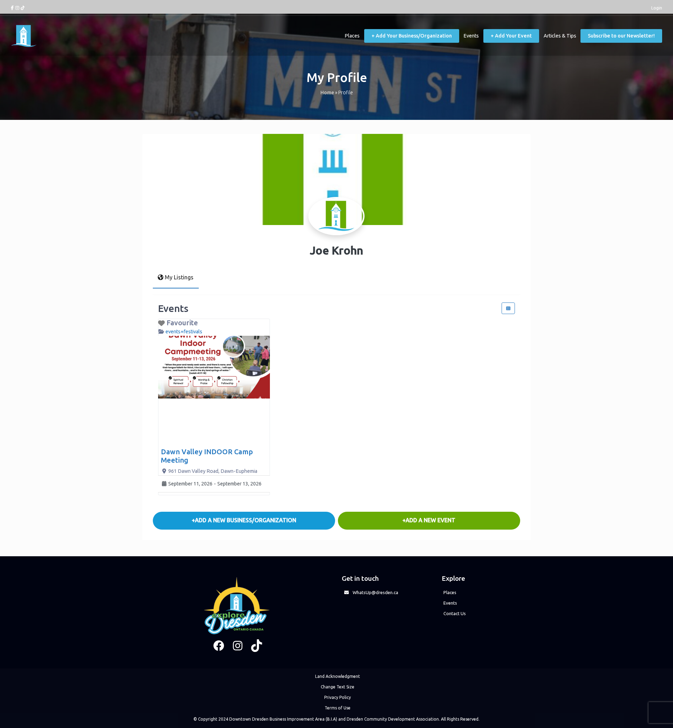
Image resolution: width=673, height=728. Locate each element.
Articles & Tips (560, 36)
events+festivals (183, 331)
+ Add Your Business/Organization (412, 36)
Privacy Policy (337, 697)
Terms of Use (338, 708)
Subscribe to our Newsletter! (621, 36)
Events (471, 36)
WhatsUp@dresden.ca (375, 592)
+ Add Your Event (511, 36)
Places (352, 36)
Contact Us (454, 613)
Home (327, 92)
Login (656, 7)
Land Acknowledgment (337, 676)
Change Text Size (337, 687)
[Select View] (508, 308)
